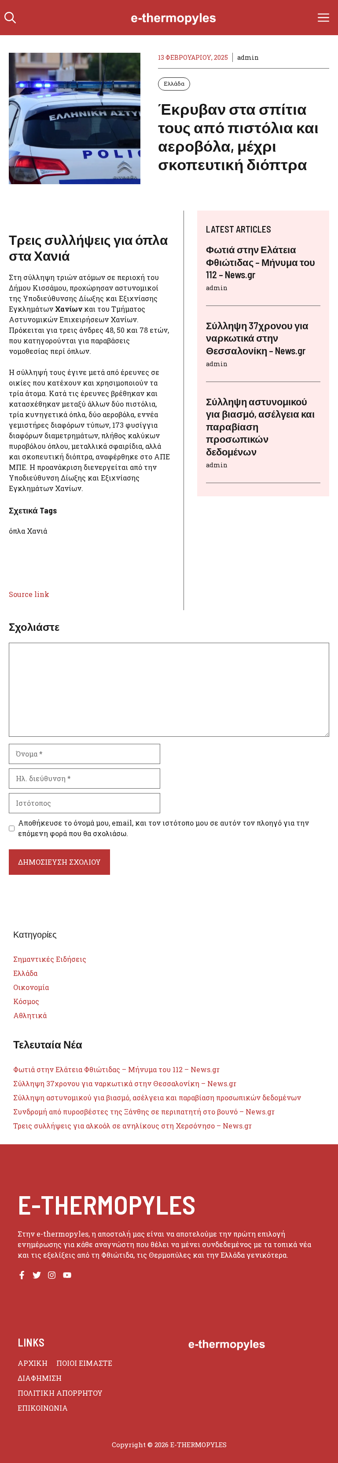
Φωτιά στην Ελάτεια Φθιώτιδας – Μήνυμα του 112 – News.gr (260, 262)
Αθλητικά (30, 1015)
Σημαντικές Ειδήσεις (49, 959)
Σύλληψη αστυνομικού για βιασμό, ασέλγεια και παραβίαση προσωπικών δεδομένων (157, 1097)
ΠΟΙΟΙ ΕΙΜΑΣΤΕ (84, 1363)
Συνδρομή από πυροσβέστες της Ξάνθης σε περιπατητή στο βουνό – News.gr (144, 1111)
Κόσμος (26, 1001)
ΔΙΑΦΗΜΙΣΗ (40, 1378)
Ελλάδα (174, 83)
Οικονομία (31, 987)
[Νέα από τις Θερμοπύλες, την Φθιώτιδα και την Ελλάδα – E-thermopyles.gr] (173, 17)
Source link (29, 594)
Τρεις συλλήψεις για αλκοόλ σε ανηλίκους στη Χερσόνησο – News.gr (132, 1125)
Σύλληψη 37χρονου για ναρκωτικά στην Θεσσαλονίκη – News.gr (257, 338)
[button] (10, 17)
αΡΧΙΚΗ (33, 1363)
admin (248, 57)
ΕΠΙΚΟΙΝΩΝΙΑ (43, 1407)
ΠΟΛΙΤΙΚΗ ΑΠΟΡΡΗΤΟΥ (60, 1392)
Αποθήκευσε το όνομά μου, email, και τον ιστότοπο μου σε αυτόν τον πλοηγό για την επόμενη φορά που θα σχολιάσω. (163, 828)
